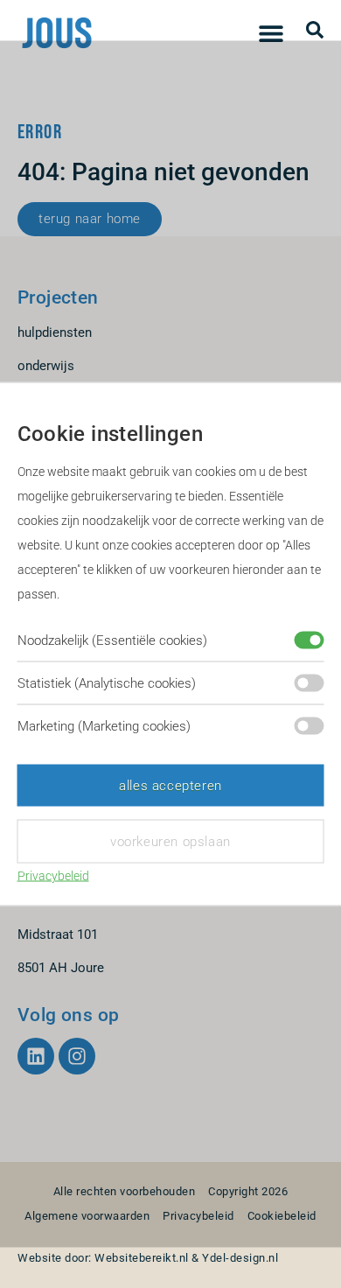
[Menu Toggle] (271, 33)
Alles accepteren (170, 786)
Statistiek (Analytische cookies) (106, 683)
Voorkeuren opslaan (170, 842)
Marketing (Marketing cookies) (104, 726)
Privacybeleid (53, 876)
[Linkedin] (35, 1056)
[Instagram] (77, 1056)
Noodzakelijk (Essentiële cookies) (112, 640)
